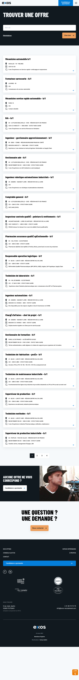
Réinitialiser (7, 36)
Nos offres (7, 549)
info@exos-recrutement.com (66, 608)
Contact (6, 557)
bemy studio (43, 640)
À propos (72, 553)
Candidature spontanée (65, 3)
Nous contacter (38, 528)
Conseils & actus (9, 553)
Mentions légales (39, 636)
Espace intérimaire (69, 549)
